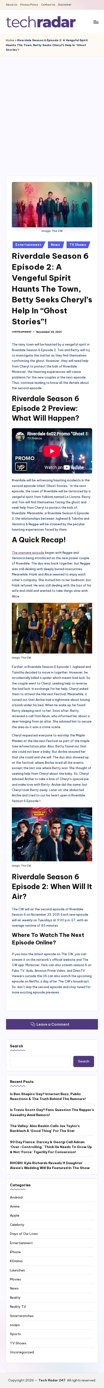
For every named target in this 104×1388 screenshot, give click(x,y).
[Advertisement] (52, 111)
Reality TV (18, 1306)
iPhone (15, 1252)
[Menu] (95, 21)
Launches (17, 1270)
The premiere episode (28, 553)
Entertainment (28, 245)
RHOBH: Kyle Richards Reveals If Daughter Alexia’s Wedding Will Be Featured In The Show (50, 1165)
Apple (14, 1215)
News (55, 245)
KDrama (16, 1261)
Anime (15, 1206)
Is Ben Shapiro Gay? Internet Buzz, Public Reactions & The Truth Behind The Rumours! (48, 1096)
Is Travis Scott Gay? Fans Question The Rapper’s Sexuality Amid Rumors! (52, 1112)
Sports (15, 1334)
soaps (15, 1325)
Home (10, 40)
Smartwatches (22, 1316)
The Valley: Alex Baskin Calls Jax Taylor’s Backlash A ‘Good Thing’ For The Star (45, 1128)
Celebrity (17, 1224)
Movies (15, 1279)
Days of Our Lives (24, 1233)
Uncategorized (22, 1352)
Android (16, 1197)
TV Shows (77, 245)
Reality (15, 1297)
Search (16, 1046)
